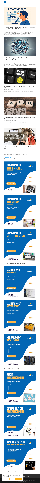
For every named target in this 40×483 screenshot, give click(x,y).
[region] (12, 474)
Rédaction (7, 30)
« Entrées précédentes (7, 157)
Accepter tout (19, 478)
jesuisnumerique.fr (22, 481)
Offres (15, 120)
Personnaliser (6, 478)
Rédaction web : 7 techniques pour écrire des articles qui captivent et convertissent (19, 27)
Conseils (15, 60)
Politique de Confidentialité (23, 476)
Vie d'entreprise (16, 89)
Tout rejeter (13, 478)
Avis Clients (28, 475)
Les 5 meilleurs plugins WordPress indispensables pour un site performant (19, 58)
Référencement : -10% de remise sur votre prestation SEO (20, 118)
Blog (14, 30)
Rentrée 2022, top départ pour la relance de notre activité (19, 87)
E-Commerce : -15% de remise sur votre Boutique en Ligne (19, 147)
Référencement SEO (18, 30)
